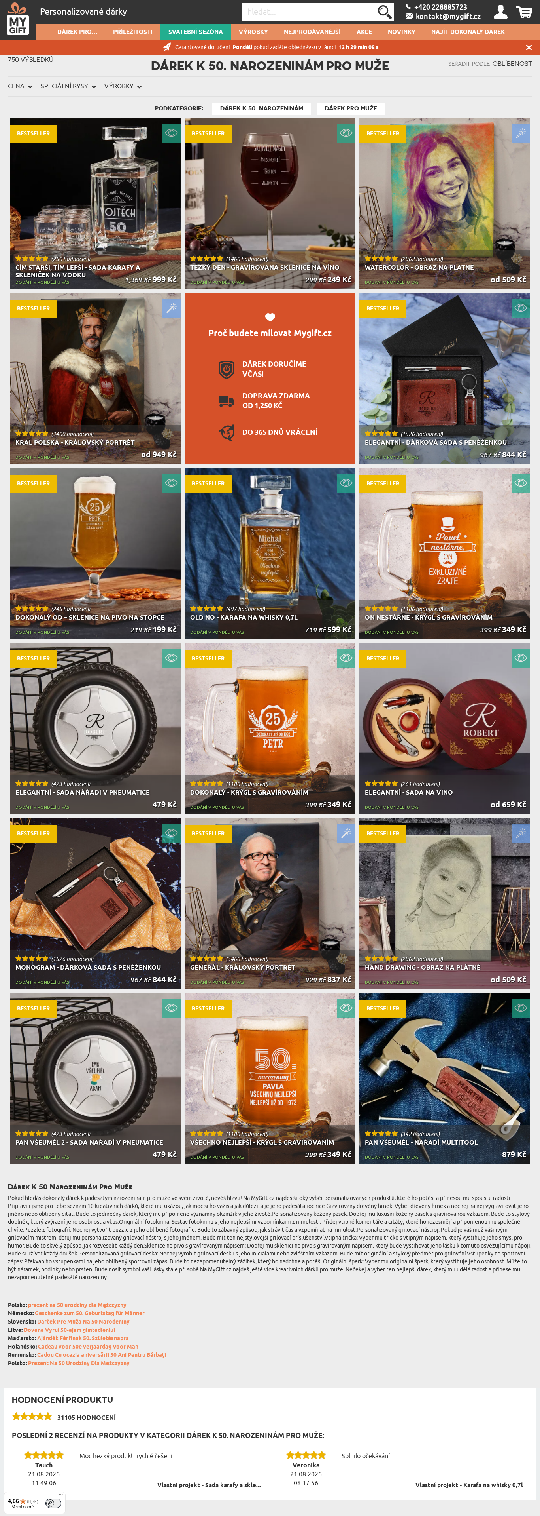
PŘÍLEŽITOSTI (133, 32)
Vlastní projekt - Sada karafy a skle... (209, 1485)
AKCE (364, 32)
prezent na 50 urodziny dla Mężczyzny (77, 1305)
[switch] (53, 1503)
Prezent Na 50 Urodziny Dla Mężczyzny (79, 1364)
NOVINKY (401, 32)
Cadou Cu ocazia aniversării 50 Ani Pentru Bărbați (101, 1355)
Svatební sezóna (195, 32)
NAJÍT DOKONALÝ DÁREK (468, 32)
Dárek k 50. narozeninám (261, 108)
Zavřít (529, 47)
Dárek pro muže (351, 108)
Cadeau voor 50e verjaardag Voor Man (88, 1347)
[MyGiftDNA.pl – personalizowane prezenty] (18, 20)
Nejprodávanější (312, 32)
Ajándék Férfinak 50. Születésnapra (83, 1339)
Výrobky (253, 32)
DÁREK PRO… (77, 32)
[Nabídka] (61, 1496)
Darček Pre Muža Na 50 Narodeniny (83, 1322)
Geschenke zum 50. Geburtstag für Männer (90, 1314)
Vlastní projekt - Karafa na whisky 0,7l (469, 1485)
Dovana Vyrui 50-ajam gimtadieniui (69, 1330)
